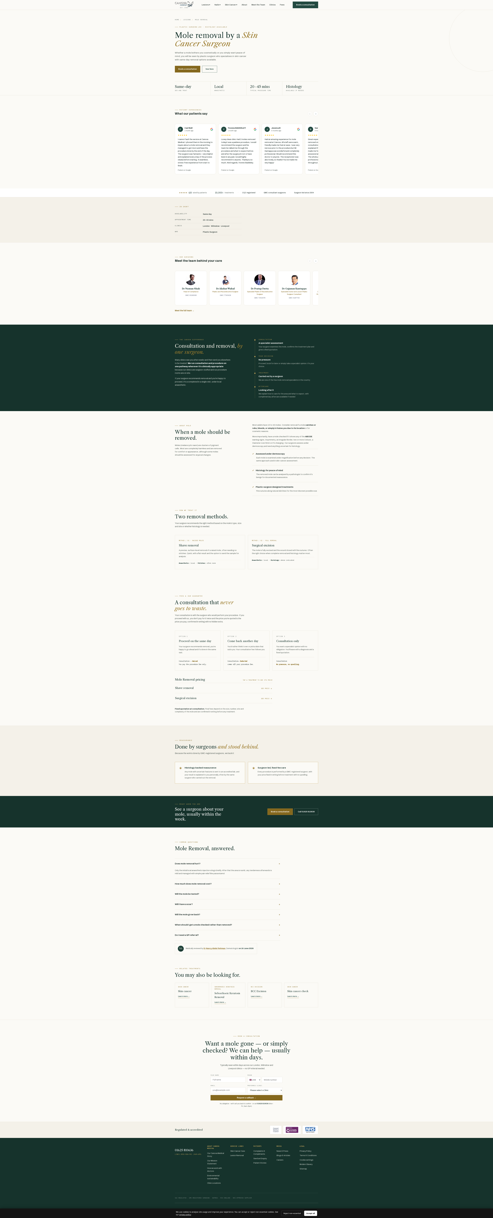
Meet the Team (258, 5)
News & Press (282, 1151)
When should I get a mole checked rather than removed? (227, 925)
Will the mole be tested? (227, 894)
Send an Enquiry (260, 1158)
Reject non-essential (292, 1213)
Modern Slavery (306, 1164)
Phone (249, 1075)
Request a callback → (246, 1098)
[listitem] (191, 288)
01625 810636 (262, 1104)
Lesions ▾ (206, 5)
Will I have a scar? (227, 904)
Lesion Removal (237, 1155)
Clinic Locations (214, 1183)
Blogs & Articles (283, 1155)
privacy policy (185, 1214)
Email (213, 1085)
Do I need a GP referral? (227, 935)
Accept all (310, 1213)
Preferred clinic (254, 1085)
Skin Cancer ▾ (231, 5)
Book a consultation (305, 5)
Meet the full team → (184, 310)
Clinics (272, 5)
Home (177, 20)
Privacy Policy (305, 1151)
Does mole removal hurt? (227, 864)
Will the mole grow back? (227, 914)
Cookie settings (306, 1160)
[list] (246, 149)
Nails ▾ (218, 5)
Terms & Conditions (308, 1155)
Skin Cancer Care (237, 1151)
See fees (210, 69)
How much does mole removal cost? (227, 884)
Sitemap (303, 1169)
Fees (282, 5)
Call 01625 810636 (306, 812)
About (244, 5)
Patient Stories (259, 1163)
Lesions (187, 20)
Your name (215, 1075)
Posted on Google (184, 170)
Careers (280, 1160)
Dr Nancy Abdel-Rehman (214, 948)
